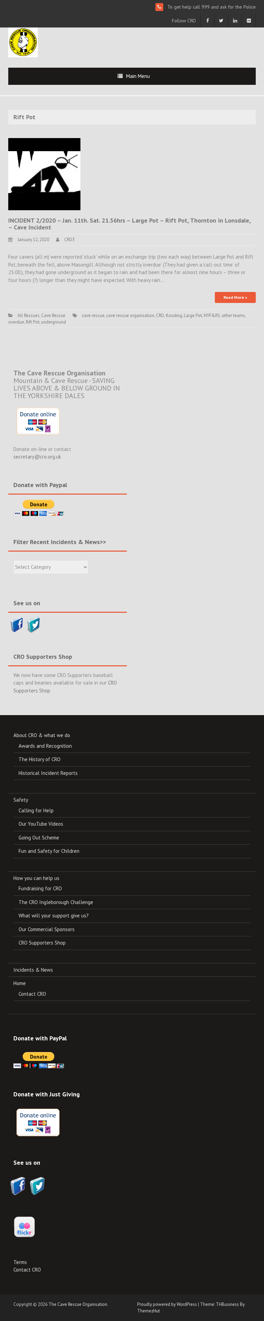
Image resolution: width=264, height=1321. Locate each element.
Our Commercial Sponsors (47, 929)
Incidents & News (33, 970)
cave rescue (93, 315)
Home (19, 983)
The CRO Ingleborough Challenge (56, 902)
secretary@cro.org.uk (37, 456)
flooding (174, 315)
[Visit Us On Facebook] (16, 624)
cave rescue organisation (130, 315)
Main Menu (138, 76)
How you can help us (36, 878)
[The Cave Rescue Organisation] (23, 41)
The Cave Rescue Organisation (77, 1304)
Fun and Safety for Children (49, 851)
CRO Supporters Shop (42, 942)
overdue (16, 322)
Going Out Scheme (39, 837)
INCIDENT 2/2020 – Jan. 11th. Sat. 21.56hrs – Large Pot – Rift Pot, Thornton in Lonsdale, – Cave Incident (130, 223)
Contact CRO (32, 994)
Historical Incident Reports (48, 773)
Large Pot (193, 315)
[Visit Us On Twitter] (33, 624)
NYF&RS (212, 315)
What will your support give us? (54, 915)
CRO (160, 315)
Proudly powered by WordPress (167, 1304)
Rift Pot (33, 322)
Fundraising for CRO (40, 888)
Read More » (235, 297)
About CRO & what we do (41, 735)
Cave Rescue (53, 315)
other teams (233, 315)
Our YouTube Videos (41, 824)
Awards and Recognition (45, 746)
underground (53, 322)
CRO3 (69, 239)
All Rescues (29, 315)
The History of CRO (39, 759)
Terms (20, 1262)
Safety (20, 800)
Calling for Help (36, 810)
